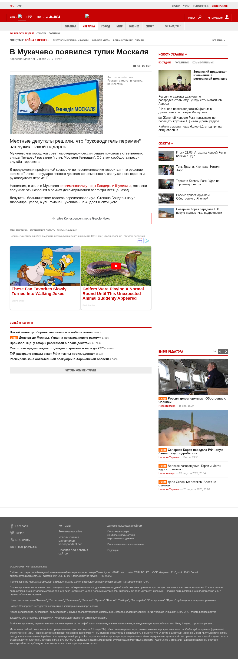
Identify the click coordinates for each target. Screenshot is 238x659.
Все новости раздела (22, 33)
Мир (119, 26)
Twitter (19, 533)
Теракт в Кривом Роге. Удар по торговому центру (197, 182)
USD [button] (39, 17)
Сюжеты (164, 143)
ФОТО (186, 6)
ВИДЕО (176, 6)
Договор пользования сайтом (124, 525)
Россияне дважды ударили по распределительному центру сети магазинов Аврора (190, 100)
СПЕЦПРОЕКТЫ (220, 6)
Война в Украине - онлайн (128, 40)
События (41, 33)
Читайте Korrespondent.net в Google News (81, 218)
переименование (67, 230)
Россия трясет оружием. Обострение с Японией (193, 196)
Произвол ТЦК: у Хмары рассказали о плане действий (55, 343)
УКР (19, 6)
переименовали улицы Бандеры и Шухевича (95, 186)
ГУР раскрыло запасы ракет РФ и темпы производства (56, 353)
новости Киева (101, 40)
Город (105, 26)
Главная (70, 26)
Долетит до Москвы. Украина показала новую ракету (60, 337)
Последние (165, 62)
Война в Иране (84, 40)
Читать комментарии (80, 370)
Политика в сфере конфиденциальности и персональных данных (121, 535)
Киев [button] (13, 17)
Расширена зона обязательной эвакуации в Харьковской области (64, 359)
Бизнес (134, 26)
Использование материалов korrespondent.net (70, 541)
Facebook (21, 526)
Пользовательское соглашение (125, 544)
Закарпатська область (42, 230)
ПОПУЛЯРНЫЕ (200, 6)
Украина (89, 26)
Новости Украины (171, 54)
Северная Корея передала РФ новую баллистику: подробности (199, 210)
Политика (54, 33)
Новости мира (167, 405)
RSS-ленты (22, 540)
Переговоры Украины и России (71, 40)
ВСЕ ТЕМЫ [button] (217, 40)
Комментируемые (203, 62)
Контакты (65, 525)
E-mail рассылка (26, 547)
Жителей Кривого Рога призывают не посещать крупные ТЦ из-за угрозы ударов (189, 119)
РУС (12, 6)
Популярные (182, 62)
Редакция (113, 550)
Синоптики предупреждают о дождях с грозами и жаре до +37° (62, 348)
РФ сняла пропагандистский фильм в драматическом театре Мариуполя (185, 110)
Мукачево (22, 230)
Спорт (150, 26)
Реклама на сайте (70, 531)
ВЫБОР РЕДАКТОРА (171, 351)
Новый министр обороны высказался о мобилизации (55, 332)
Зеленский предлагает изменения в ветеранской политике (210, 75)
